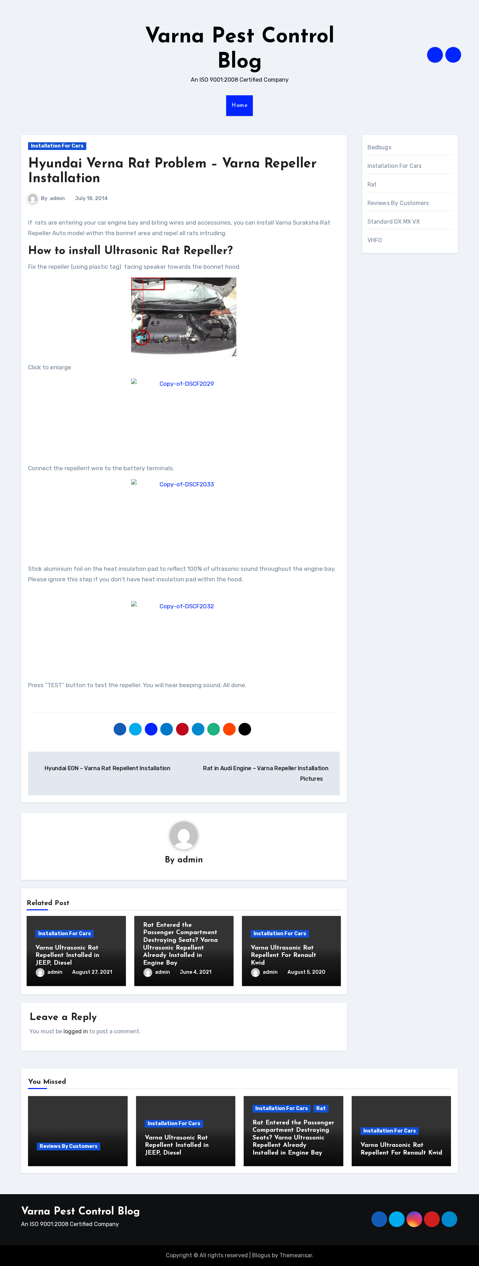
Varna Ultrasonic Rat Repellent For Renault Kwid (283, 955)
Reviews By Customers (398, 203)
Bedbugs (379, 147)
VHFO (374, 240)
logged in (75, 1031)
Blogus (261, 1255)
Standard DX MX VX (393, 221)
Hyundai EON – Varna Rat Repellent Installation (106, 768)
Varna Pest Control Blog (80, 1211)
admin (57, 198)
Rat (372, 184)
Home (239, 105)
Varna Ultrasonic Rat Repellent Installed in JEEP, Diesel (67, 955)
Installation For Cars (57, 146)
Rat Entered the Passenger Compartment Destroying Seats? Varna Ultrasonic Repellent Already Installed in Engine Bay (293, 1138)
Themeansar (295, 1255)
